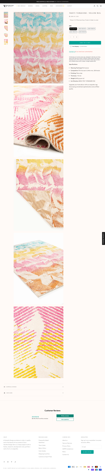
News (64, 451)
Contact (69, 5)
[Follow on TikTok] (15, 462)
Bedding (30, 5)
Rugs (51, 5)
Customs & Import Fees (45, 456)
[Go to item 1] (6, 15)
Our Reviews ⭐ (60, 5)
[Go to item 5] (6, 42)
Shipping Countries (44, 454)
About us (64, 440)
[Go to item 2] (6, 21)
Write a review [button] (65, 416)
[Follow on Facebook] (4, 462)
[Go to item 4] (6, 35)
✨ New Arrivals (20, 5)
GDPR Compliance (67, 449)
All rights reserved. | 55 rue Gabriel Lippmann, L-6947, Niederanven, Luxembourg (36, 468)
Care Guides (42, 451)
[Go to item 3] (6, 28)
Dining (37, 5)
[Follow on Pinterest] (11, 462)
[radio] (73, 28)
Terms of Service (67, 443)
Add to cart (85, 42)
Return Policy (42, 448)
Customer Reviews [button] (103, 238)
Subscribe (87, 452)
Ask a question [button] (65, 419)
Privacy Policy (66, 446)
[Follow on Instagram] (8, 462)
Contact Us (65, 454)
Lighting (44, 5)
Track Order (42, 445)
